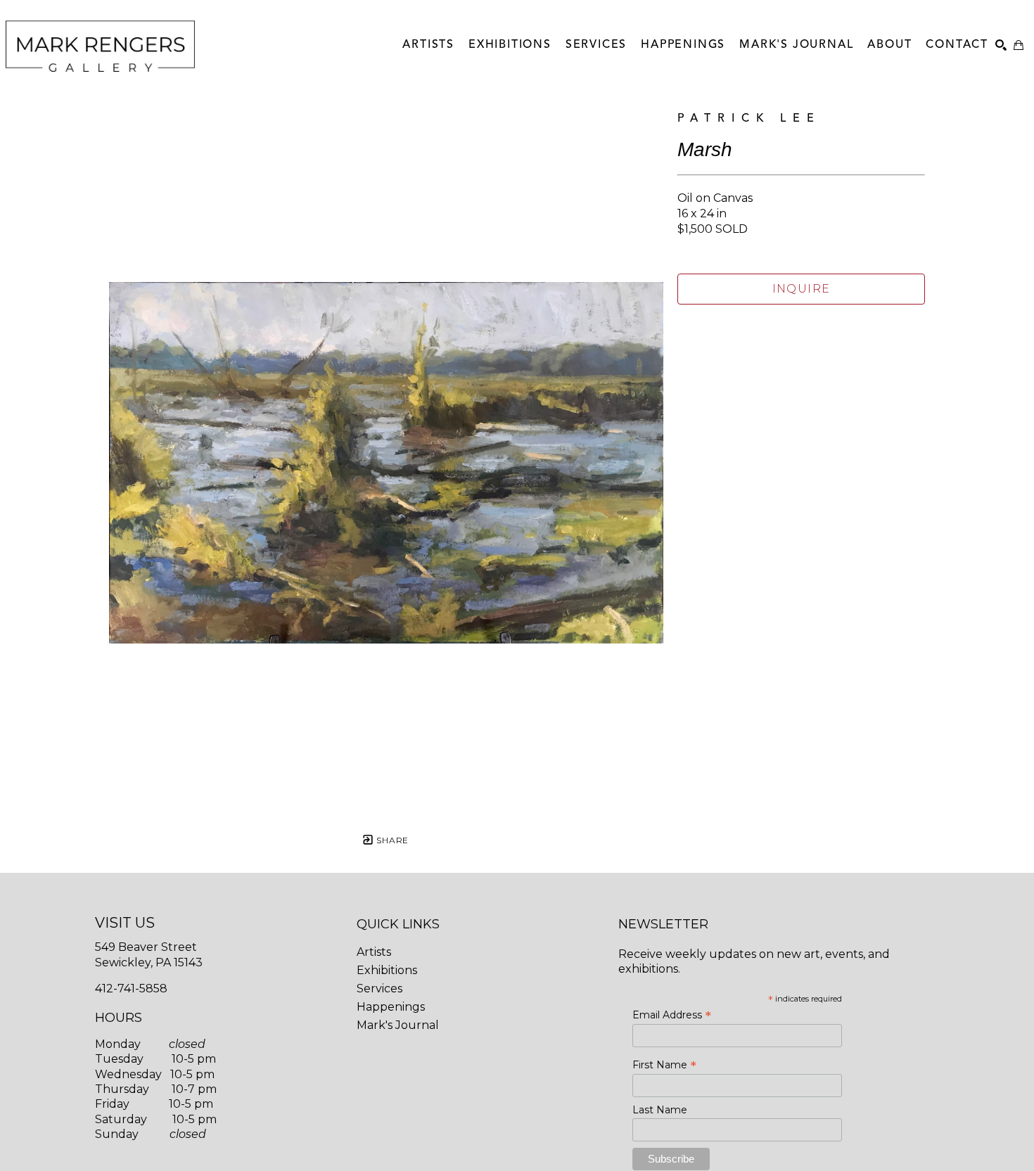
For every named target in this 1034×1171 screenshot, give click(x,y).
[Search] (1001, 45)
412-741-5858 (131, 988)
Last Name (659, 1109)
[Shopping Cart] (1018, 45)
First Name (664, 1065)
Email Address (671, 1015)
